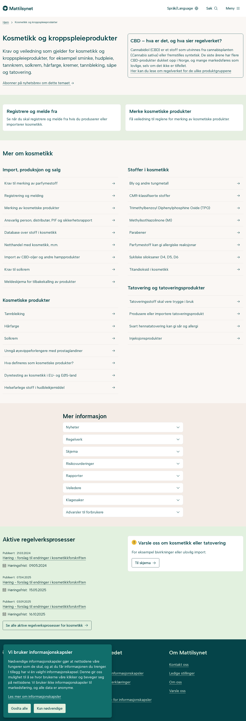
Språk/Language (180, 8)
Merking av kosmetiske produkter (31, 208)
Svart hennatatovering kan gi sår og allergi (163, 326)
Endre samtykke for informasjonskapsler (119, 700)
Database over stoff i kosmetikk (30, 232)
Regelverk (74, 439)
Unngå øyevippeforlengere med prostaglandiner (43, 351)
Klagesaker (75, 500)
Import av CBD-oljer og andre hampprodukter (42, 257)
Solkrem (11, 338)
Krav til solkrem (17, 269)
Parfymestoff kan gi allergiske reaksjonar (162, 245)
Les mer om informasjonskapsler (34, 696)
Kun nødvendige (50, 708)
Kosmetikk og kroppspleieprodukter (36, 22)
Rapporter (74, 476)
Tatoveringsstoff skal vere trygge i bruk (161, 301)
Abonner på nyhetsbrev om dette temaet (37, 83)
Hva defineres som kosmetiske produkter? (38, 363)
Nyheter (72, 427)
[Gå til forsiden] (18, 8)
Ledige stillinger (182, 673)
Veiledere (73, 488)
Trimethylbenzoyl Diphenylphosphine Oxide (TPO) (169, 208)
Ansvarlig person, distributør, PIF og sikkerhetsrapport (48, 220)
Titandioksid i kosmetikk (149, 269)
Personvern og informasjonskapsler (115, 673)
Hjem (6, 22)
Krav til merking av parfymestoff (31, 183)
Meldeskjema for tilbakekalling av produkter (40, 282)
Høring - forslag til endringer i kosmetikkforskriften (44, 558)
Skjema (72, 451)
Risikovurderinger (80, 464)
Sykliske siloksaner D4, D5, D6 (153, 257)
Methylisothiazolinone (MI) (150, 220)
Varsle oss (177, 691)
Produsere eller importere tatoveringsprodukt (166, 314)
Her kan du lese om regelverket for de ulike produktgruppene (181, 71)
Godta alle (19, 708)
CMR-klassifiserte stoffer (149, 196)
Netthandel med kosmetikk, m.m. (31, 245)
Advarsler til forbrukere (84, 512)
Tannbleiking (14, 314)
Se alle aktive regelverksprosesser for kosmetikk (44, 625)
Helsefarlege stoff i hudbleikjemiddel (34, 387)
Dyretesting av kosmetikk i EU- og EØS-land (40, 375)
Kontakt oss (179, 664)
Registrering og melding (23, 196)
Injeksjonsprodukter (145, 338)
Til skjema (143, 563)
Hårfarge (11, 326)
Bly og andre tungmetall (149, 183)
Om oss (175, 682)
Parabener (137, 232)
